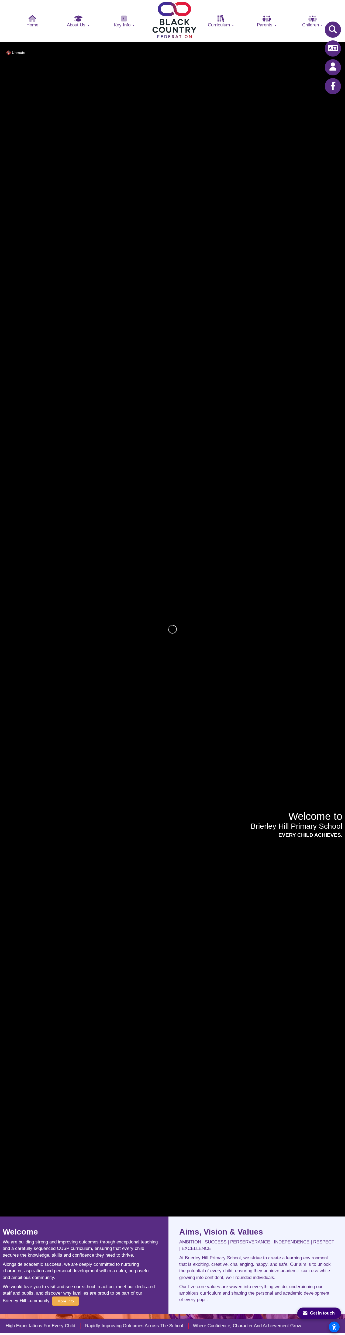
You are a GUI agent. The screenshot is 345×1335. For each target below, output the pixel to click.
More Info (65, 1301)
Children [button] (311, 24)
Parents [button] (265, 24)
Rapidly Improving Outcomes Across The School (114, 1325)
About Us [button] (77, 24)
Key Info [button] (123, 24)
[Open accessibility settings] (334, 1327)
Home (32, 24)
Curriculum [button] (219, 24)
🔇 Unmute (15, 52)
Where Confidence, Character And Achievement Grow (226, 1325)
